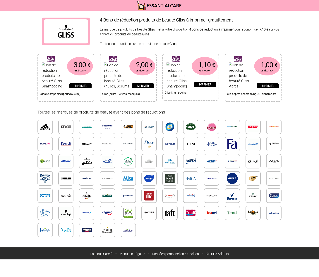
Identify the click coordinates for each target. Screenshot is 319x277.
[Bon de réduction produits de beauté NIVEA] (232, 178)
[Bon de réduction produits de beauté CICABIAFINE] (232, 126)
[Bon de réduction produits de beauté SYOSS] (149, 212)
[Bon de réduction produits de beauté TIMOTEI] (232, 212)
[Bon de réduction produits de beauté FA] (232, 144)
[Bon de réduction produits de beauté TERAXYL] (211, 212)
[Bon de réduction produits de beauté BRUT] (191, 126)
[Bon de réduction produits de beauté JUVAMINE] (232, 161)
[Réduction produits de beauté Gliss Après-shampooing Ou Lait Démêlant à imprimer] (242, 75)
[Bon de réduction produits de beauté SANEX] (274, 195)
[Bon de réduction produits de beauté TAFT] (170, 212)
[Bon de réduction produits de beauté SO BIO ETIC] (128, 212)
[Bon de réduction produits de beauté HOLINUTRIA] (149, 161)
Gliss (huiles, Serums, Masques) (121, 93)
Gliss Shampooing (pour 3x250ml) (60, 93)
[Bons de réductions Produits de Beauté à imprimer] (159, 5)
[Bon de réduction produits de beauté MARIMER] (87, 178)
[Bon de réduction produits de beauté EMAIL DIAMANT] (211, 144)
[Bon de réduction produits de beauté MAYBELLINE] (108, 178)
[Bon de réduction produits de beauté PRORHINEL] (191, 195)
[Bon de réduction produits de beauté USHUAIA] (253, 212)
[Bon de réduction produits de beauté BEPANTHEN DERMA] (108, 126)
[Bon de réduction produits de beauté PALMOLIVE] (108, 195)
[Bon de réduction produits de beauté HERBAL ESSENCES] (128, 161)
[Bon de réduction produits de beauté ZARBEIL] (108, 230)
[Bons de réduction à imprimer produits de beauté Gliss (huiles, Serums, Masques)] (128, 59)
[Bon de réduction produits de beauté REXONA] (232, 195)
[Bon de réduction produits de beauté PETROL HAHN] (149, 195)
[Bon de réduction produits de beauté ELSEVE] (191, 144)
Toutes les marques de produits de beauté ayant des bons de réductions (101, 112)
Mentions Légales (132, 254)
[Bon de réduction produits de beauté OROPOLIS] (66, 195)
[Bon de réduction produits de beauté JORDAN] (211, 161)
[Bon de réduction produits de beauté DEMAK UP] (45, 144)
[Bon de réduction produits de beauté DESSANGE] (108, 144)
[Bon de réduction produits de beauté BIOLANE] (149, 126)
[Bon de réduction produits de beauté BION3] (170, 126)
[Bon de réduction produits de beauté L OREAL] (274, 161)
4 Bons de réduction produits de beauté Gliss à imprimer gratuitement (166, 20)
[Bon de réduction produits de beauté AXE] (66, 126)
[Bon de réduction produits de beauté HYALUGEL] (170, 161)
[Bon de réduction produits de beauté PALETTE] (87, 195)
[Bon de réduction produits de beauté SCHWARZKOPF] (66, 212)
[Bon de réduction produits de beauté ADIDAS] (45, 126)
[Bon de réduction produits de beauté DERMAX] (87, 144)
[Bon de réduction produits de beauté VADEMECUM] (274, 212)
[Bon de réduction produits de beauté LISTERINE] (66, 178)
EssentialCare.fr (101, 254)
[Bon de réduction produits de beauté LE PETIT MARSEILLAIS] (45, 178)
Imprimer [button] (81, 85)
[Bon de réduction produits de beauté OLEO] (274, 178)
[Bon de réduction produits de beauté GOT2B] (87, 161)
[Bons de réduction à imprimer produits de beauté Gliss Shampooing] (191, 59)
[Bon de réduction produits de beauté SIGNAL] (108, 212)
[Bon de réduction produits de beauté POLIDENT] (170, 195)
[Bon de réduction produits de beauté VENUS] (66, 230)
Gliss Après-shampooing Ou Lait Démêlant (251, 93)
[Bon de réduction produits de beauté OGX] (253, 178)
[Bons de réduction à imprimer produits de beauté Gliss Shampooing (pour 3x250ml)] (66, 59)
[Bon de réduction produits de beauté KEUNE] (253, 161)
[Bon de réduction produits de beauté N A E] (170, 178)
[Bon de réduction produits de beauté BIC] (128, 126)
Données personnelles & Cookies (175, 254)
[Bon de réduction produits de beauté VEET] (45, 230)
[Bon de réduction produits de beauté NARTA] (191, 178)
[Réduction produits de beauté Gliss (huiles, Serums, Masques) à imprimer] (117, 75)
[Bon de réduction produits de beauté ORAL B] (45, 195)
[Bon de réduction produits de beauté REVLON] (211, 195)
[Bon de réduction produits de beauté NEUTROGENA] (211, 178)
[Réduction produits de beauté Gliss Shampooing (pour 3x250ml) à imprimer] (54, 75)
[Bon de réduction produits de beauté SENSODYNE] (87, 212)
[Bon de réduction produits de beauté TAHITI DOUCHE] (191, 212)
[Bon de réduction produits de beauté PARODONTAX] (128, 195)
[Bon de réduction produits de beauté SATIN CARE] (45, 212)
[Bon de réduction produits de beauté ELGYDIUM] (170, 144)
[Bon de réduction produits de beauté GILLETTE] (66, 161)
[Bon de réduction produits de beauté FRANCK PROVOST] (274, 144)
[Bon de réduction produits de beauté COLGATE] (253, 126)
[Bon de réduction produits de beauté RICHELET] (253, 195)
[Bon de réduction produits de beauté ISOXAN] (191, 161)
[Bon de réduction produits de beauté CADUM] (211, 126)
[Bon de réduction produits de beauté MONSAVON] (149, 178)
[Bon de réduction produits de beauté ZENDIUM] (128, 230)
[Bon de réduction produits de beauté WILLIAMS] (87, 230)
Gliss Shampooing (175, 92)
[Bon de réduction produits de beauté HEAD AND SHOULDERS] (108, 161)
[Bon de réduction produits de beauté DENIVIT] (66, 144)
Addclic (223, 254)
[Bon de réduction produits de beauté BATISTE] (87, 126)
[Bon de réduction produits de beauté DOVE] (149, 144)
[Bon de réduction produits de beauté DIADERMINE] (128, 144)
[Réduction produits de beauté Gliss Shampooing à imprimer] (179, 74)
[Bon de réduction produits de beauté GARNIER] (45, 161)
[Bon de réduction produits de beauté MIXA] (128, 178)
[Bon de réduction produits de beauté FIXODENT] (253, 144)
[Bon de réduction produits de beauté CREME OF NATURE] (274, 126)
